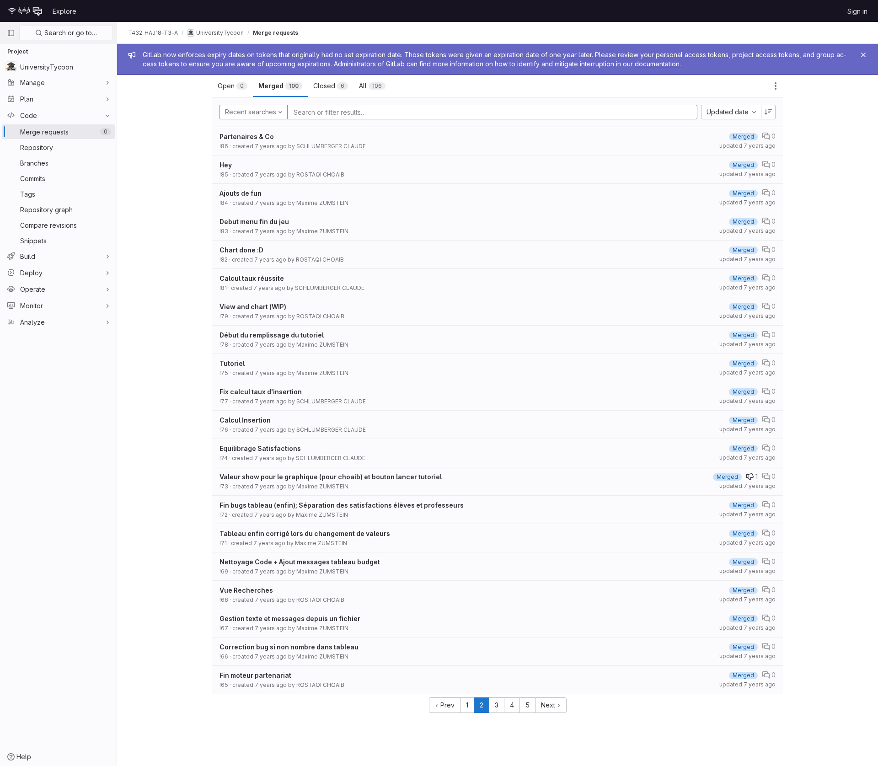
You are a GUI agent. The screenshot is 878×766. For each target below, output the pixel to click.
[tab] (232, 86)
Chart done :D (241, 250)
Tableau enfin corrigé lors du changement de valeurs (305, 533)
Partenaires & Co (247, 136)
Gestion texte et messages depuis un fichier (290, 618)
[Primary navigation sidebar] (11, 33)
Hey (226, 165)
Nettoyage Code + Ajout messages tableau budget (300, 562)
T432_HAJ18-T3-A (153, 32)
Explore (64, 11)
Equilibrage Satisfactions (260, 448)
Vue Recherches (246, 590)
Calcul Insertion (245, 420)
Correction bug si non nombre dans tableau (289, 647)
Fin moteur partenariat (255, 675)
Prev (447, 705)
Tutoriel (232, 363)
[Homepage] (25, 11)
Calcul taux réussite (252, 278)
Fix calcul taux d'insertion (261, 392)
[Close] (863, 54)
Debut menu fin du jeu (254, 221)
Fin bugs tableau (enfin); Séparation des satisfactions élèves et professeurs (342, 505)
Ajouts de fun (241, 193)
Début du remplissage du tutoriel (272, 335)
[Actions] (775, 86)
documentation (657, 64)
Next (549, 705)
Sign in (857, 11)
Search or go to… (70, 33)
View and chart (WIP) (253, 307)
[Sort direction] (768, 112)
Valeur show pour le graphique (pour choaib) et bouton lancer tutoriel (331, 477)
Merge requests (275, 32)
